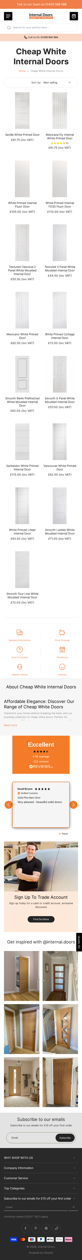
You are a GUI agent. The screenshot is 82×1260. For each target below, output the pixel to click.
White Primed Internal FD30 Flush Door (60, 204)
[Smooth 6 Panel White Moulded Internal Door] (59, 374)
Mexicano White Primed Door (22, 336)
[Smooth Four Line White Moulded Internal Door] (22, 569)
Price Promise (62, 640)
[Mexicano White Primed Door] (22, 310)
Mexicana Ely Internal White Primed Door (60, 136)
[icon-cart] (74, 16)
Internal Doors (46, 1246)
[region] (41, 805)
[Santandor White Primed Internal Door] (22, 441)
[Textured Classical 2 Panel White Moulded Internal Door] (22, 242)
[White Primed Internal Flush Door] (22, 178)
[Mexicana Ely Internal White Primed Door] (59, 110)
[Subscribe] (73, 1207)
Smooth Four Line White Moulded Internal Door (22, 595)
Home (22, 70)
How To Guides (20, 657)
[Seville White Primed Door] (22, 110)
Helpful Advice (20, 674)
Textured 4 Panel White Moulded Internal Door (59, 268)
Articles (62, 674)
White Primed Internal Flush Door (22, 204)
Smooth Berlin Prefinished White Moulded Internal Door (22, 402)
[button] (9, 805)
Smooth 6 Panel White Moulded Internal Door (60, 400)
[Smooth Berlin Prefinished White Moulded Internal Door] (22, 374)
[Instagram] (46, 1228)
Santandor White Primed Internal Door (22, 467)
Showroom (62, 657)
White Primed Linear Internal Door (22, 531)
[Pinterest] (35, 1228)
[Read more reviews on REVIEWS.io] (41, 767)
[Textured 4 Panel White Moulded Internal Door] (59, 242)
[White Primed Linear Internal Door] (22, 505)
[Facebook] (25, 1228)
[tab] (7, 126)
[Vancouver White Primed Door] (59, 441)
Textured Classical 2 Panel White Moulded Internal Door (22, 270)
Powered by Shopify (41, 1252)
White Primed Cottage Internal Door (59, 336)
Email (9, 1207)
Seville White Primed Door (22, 134)
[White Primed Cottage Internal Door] (59, 310)
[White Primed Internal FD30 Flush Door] (59, 178)
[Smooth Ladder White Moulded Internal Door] (59, 505)
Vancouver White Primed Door (59, 467)
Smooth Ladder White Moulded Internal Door (60, 531)
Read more (10, 725)
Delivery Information (20, 640)
